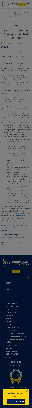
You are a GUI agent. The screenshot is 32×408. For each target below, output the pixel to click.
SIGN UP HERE (14, 401)
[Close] (27, 390)
